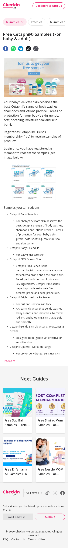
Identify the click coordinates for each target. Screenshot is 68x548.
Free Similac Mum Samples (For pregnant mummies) (50, 427)
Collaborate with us (49, 5)
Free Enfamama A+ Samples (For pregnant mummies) (16, 476)
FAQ (5, 539)
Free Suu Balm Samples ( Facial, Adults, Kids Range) (16, 427)
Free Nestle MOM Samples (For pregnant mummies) (50, 476)
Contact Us (18, 539)
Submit (50, 517)
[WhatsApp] (13, 48)
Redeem (9, 361)
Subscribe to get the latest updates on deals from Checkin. (33, 508)
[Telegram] (20, 48)
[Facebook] (5, 48)
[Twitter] (28, 48)
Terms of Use (36, 539)
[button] (36, 48)
